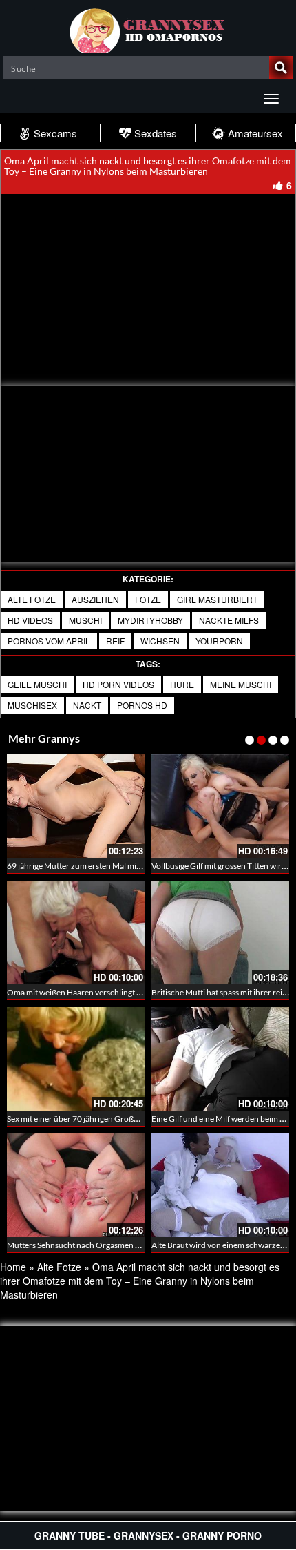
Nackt (87, 705)
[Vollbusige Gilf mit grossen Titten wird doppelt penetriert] (220, 806)
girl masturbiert (217, 599)
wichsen (160, 641)
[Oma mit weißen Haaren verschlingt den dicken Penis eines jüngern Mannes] (76, 932)
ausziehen (95, 599)
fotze (148, 599)
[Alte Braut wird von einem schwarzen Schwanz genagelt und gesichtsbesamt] (220, 1185)
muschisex (32, 705)
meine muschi (240, 684)
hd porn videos (118, 684)
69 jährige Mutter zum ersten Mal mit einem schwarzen (105, 866)
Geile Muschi (37, 684)
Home (13, 1267)
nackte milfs (229, 620)
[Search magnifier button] (281, 67)
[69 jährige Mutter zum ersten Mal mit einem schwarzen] (76, 806)
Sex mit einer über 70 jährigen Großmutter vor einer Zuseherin (118, 1118)
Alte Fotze (32, 599)
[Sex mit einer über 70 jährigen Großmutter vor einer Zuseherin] (76, 1059)
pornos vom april (49, 641)
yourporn (219, 641)
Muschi (85, 620)
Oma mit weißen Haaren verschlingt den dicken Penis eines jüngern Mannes (141, 992)
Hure (182, 684)
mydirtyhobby (150, 620)
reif (115, 641)
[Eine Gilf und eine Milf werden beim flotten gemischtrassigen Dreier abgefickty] (220, 1059)
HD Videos (30, 620)
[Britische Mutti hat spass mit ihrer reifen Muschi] (220, 932)
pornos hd (142, 705)
